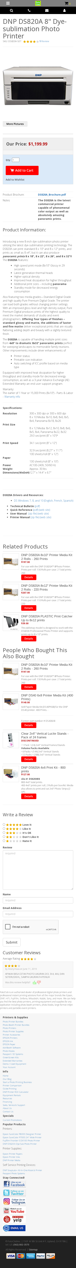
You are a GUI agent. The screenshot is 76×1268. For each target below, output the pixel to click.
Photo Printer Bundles (13, 1021)
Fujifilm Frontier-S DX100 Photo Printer (21, 1140)
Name (7, 894)
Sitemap (33, 1249)
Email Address (12, 908)
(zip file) (32, 513)
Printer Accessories (11, 1034)
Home (5, 1075)
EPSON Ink (8, 1041)
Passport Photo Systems (14, 1173)
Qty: (8, 160)
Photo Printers (9, 1028)
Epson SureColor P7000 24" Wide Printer (22, 1137)
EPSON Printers (10, 1037)
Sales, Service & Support (14, 1105)
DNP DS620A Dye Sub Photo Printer (20, 1143)
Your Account (9, 1067)
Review (7, 847)
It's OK (26, 833)
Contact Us (8, 1111)
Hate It (27, 841)
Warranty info (12, 396)
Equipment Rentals (12, 1095)
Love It (27, 824)
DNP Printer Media (11, 1160)
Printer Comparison (12, 1085)
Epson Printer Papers (12, 1153)
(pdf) (37, 506)
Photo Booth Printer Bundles (16, 1024)
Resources (7, 1098)
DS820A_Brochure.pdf (52, 194)
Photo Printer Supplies (13, 1031)
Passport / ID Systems (13, 1054)
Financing (7, 1101)
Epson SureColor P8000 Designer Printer (22, 1134)
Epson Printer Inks (11, 1157)
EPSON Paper (9, 1044)
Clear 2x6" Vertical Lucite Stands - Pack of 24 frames (45, 735)
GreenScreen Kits (11, 1057)
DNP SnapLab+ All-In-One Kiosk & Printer (22, 1170)
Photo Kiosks (9, 1051)
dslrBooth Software (11, 1047)
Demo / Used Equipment (14, 1063)
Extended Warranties (12, 1060)
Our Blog (7, 1079)
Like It (26, 828)
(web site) (44, 510)
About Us (7, 1108)
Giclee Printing (9, 1088)
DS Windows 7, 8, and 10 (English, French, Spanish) (43, 500)
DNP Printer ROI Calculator (16, 1092)
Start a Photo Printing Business (17, 1082)
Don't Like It (30, 837)
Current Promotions (12, 1120)
